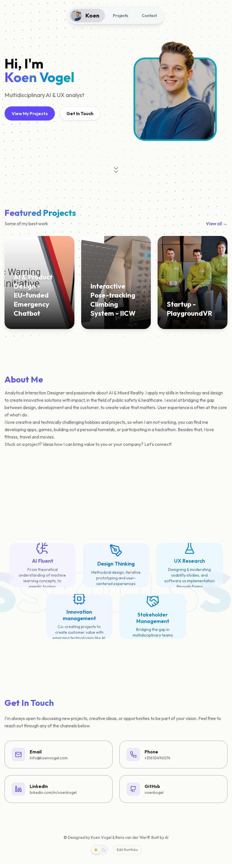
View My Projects (30, 113)
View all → (216, 223)
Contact (149, 15)
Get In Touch (79, 113)
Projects (120, 15)
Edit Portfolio (127, 850)
